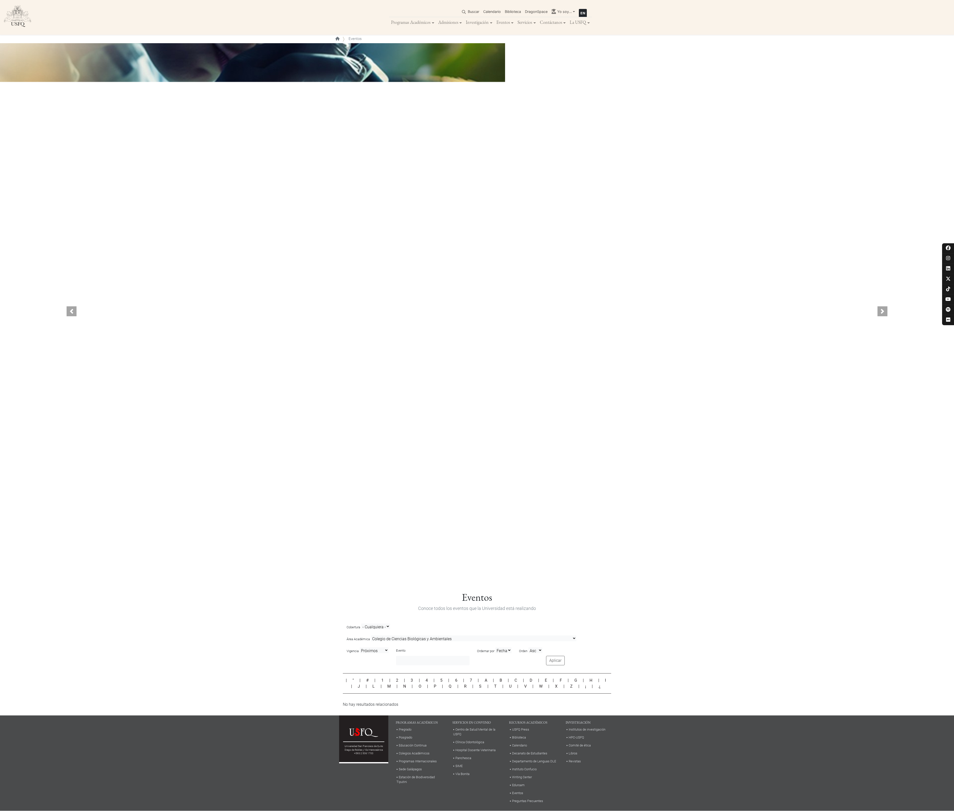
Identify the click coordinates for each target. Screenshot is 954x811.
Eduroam (518, 785)
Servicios (524, 22)
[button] (71, 311)
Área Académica (358, 639)
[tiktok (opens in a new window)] (948, 289)
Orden (523, 651)
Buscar (473, 11)
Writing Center (522, 777)
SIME (459, 766)
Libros (573, 753)
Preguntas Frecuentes (527, 801)
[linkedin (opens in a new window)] (948, 268)
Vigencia (353, 651)
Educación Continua (413, 745)
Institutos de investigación (587, 729)
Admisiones (448, 22)
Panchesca (463, 758)
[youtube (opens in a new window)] (948, 299)
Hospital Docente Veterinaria (475, 750)
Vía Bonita (462, 774)
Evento (400, 650)
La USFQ (578, 22)
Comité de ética (580, 745)
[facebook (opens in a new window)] (948, 248)
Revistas (575, 761)
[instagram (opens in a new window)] (948, 258)
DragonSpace (536, 11)
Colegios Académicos (414, 753)
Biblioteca (513, 11)
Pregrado (405, 729)
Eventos (503, 22)
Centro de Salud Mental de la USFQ (474, 732)
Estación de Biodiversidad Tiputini (416, 779)
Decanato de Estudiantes (529, 753)
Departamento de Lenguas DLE (534, 761)
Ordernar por (485, 651)
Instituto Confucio (524, 769)
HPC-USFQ (576, 737)
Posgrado (405, 737)
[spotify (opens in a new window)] (948, 310)
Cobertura (353, 627)
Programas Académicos (411, 22)
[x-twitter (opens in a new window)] (948, 279)
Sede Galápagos (410, 769)
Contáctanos (551, 22)
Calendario (492, 11)
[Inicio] (17, 17)
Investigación (477, 22)
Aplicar (555, 660)
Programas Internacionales (418, 761)
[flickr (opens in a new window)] (948, 320)
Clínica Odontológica (469, 742)
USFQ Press (520, 729)
